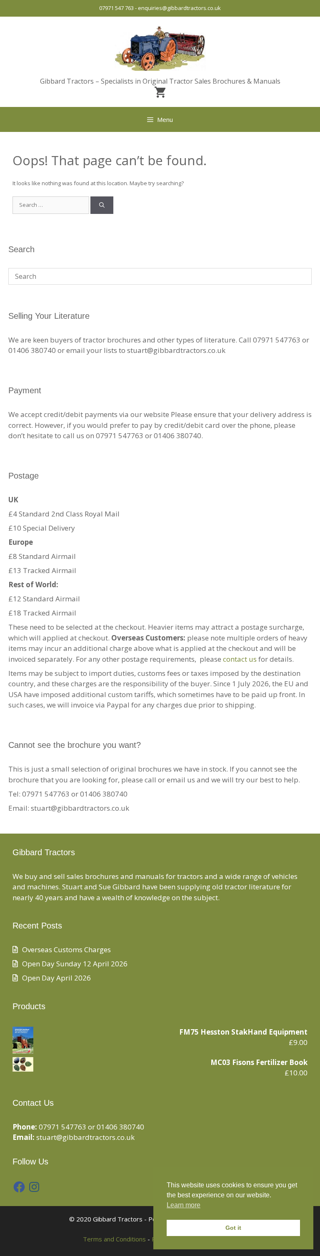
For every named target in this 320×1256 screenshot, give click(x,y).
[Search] (101, 205)
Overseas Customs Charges (66, 949)
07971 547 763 (116, 8)
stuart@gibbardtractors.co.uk (85, 1137)
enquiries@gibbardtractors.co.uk (179, 8)
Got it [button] (233, 1227)
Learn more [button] (183, 1205)
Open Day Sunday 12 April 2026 (75, 963)
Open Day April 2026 (56, 978)
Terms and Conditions (114, 1239)
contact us (240, 659)
